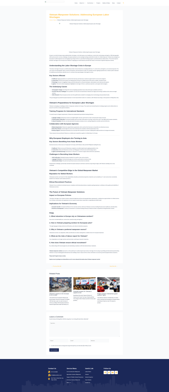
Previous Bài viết (56, 266)
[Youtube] (112, 372)
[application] (84, 3)
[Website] (99, 340)
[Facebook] (105, 372)
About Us (82, 3)
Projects (98, 3)
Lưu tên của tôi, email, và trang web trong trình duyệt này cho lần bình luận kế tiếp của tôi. (71, 345)
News (113, 3)
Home (76, 3)
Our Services (90, 3)
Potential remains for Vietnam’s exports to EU (82, 292)
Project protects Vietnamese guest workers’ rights (107, 294)
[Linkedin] (116, 372)
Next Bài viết (113, 266)
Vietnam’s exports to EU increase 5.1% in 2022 (59, 294)
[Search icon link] (123, 3)
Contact (119, 3)
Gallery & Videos (106, 3)
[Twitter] (109, 372)
